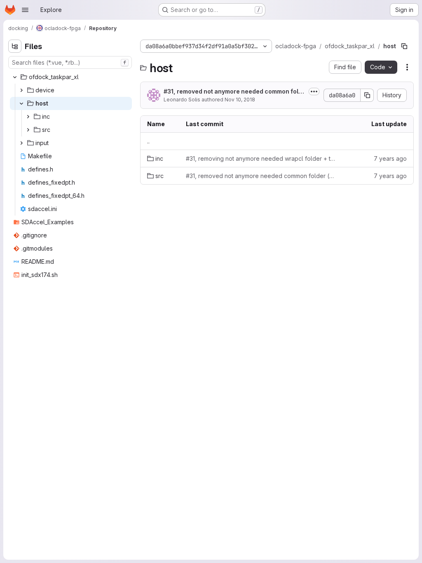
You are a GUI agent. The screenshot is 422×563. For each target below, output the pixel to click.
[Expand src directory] (28, 130)
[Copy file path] (404, 46)
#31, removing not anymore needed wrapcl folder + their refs (262, 158)
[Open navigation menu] (25, 9)
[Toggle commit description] (314, 91)
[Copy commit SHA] (367, 95)
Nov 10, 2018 (240, 99)
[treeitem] (71, 77)
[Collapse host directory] (21, 103)
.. (148, 141)
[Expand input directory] (21, 143)
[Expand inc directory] (28, 117)
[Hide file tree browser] (14, 46)
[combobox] (70, 62)
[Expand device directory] (21, 90)
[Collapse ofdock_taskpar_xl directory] (15, 77)
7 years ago (390, 158)
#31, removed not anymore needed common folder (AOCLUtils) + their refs (233, 92)
